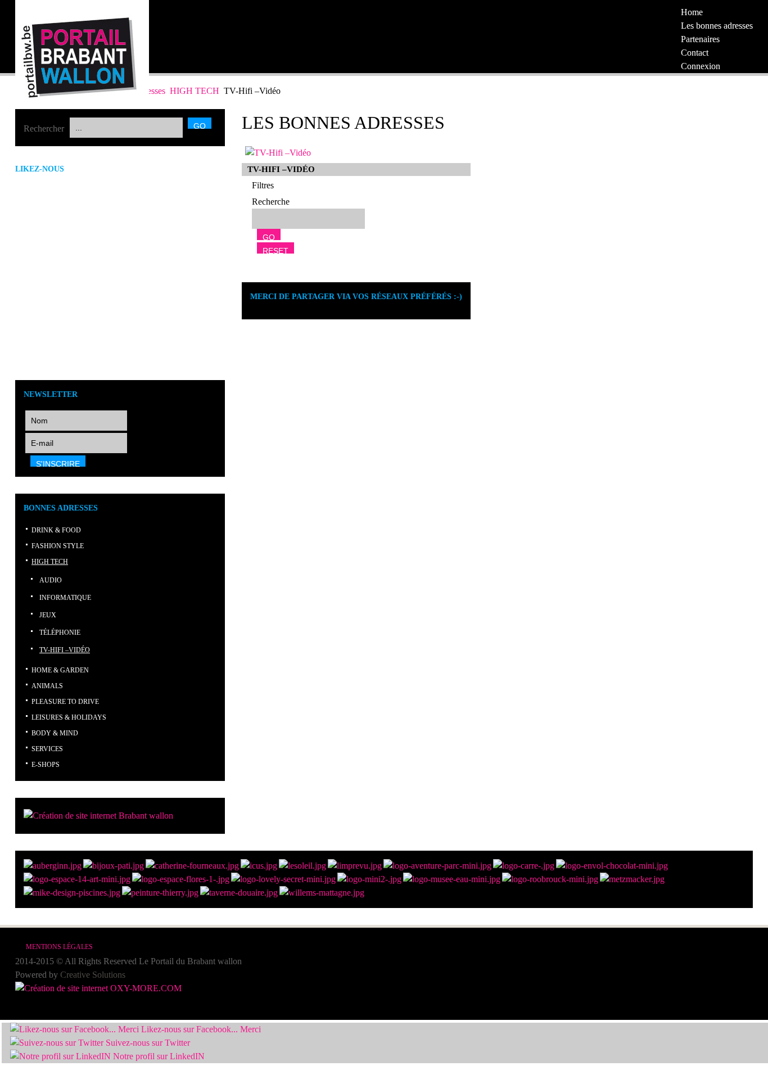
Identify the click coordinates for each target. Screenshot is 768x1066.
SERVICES (47, 749)
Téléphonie (59, 632)
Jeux (47, 615)
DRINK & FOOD (56, 530)
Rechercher (44, 128)
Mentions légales (59, 947)
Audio (50, 580)
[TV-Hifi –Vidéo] (278, 152)
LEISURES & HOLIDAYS (68, 717)
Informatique (65, 598)
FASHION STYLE (57, 546)
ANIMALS (47, 686)
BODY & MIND (54, 733)
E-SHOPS (45, 765)
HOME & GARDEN (60, 670)
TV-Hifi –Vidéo (64, 650)
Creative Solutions (92, 974)
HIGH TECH (196, 91)
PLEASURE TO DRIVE (65, 702)
